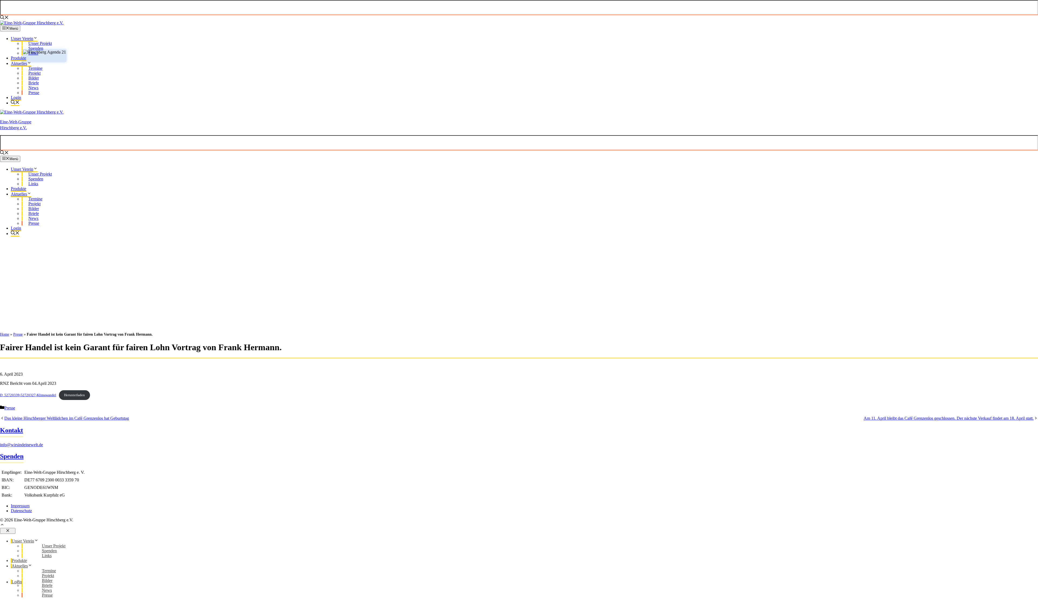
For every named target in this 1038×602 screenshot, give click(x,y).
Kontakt (11, 430)
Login (16, 97)
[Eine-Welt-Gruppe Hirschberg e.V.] (32, 23)
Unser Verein (22, 38)
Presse (18, 334)
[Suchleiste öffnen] (4, 18)
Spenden (12, 456)
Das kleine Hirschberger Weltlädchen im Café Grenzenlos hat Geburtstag (66, 418)
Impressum (20, 506)
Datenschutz (21, 510)
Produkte (18, 58)
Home (4, 334)
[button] (519, 525)
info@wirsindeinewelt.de (21, 444)
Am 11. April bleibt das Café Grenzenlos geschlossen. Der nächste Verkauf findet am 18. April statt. (949, 418)
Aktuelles (19, 63)
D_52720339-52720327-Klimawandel (28, 395)
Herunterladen (74, 395)
